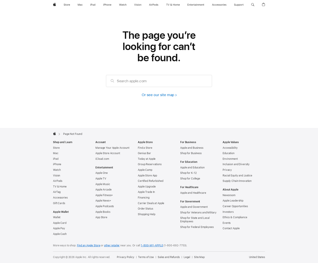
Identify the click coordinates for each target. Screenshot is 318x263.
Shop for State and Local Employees (195, 219)
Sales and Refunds (169, 257)
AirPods (57, 180)
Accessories (60, 197)
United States (257, 257)
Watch (57, 169)
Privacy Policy (125, 257)
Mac (55, 153)
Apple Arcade (103, 189)
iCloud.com (102, 158)
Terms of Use (146, 257)
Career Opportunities (235, 206)
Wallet (56, 217)
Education (228, 153)
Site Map (199, 257)
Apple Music (102, 184)
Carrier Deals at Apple (151, 203)
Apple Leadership (233, 200)
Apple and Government (194, 206)
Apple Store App (147, 175)
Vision (56, 175)
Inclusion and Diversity (236, 164)
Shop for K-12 (188, 172)
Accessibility (230, 147)
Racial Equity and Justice (237, 175)
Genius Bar (144, 153)
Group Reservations (150, 164)
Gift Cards (59, 203)
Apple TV (100, 178)
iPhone (57, 164)
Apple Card (59, 222)
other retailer (112, 245)
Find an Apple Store (88, 245)
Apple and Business (191, 147)
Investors (228, 211)
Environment (230, 158)
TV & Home (60, 186)
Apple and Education (192, 167)
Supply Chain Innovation (237, 180)
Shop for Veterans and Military (198, 212)
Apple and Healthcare (193, 192)
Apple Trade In (146, 192)
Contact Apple (231, 228)
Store (56, 147)
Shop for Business (191, 153)
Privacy (227, 169)
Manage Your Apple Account (112, 147)
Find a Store (145, 147)
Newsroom (229, 195)
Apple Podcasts (104, 206)
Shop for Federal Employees (197, 227)
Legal (187, 257)
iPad (55, 158)
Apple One (101, 172)
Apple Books (102, 211)
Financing (143, 197)
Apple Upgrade (147, 186)
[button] (252, 5)
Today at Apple (147, 158)
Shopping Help (146, 214)
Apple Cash (60, 234)
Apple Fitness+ (104, 195)
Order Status (145, 208)
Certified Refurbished (150, 180)
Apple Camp (145, 169)
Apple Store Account (107, 153)
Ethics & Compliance (235, 217)
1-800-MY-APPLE (152, 245)
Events (227, 222)
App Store (101, 217)
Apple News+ (103, 200)
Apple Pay (59, 228)
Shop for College (190, 178)
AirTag (57, 192)
